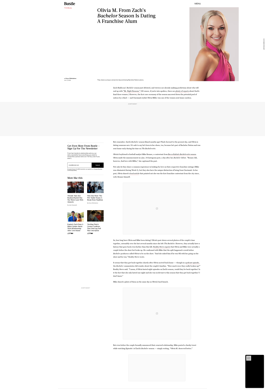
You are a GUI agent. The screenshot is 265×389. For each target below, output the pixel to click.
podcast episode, (192, 262)
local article (134, 173)
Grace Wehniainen (71, 78)
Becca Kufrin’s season (182, 154)
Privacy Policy (73, 170)
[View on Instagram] (156, 208)
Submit (98, 165)
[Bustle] (69, 3)
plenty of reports (182, 91)
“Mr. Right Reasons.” (131, 91)
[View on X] (157, 368)
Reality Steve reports (161, 247)
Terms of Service (98, 169)
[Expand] (247, 356)
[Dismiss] (261, 356)
